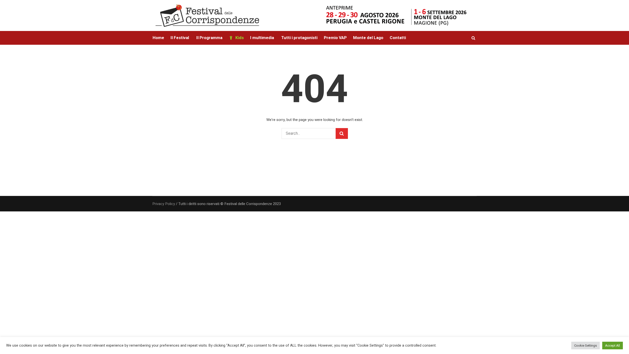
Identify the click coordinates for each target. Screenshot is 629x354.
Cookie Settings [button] (585, 345)
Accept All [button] (612, 345)
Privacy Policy (163, 203)
